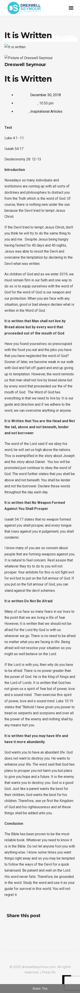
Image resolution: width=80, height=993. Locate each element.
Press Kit (49, 972)
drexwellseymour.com (39, 967)
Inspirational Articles (46, 111)
